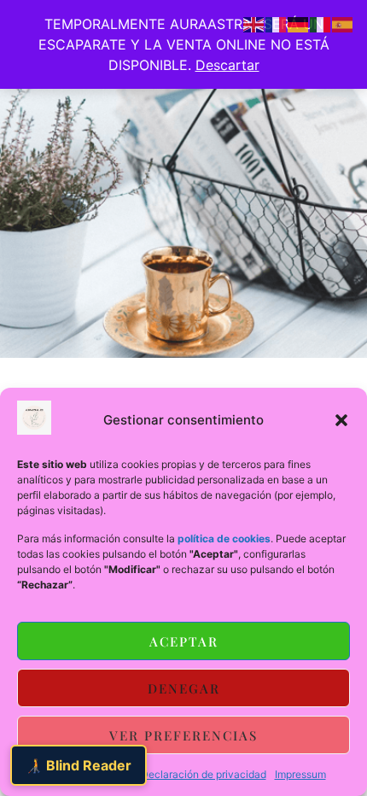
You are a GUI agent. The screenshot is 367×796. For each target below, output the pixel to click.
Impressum (300, 774)
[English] (254, 23)
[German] (299, 23)
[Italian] (321, 23)
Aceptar (183, 641)
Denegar (184, 688)
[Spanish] (343, 23)
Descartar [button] (227, 64)
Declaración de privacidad (203, 774)
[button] (341, 420)
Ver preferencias (183, 735)
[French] (276, 23)
